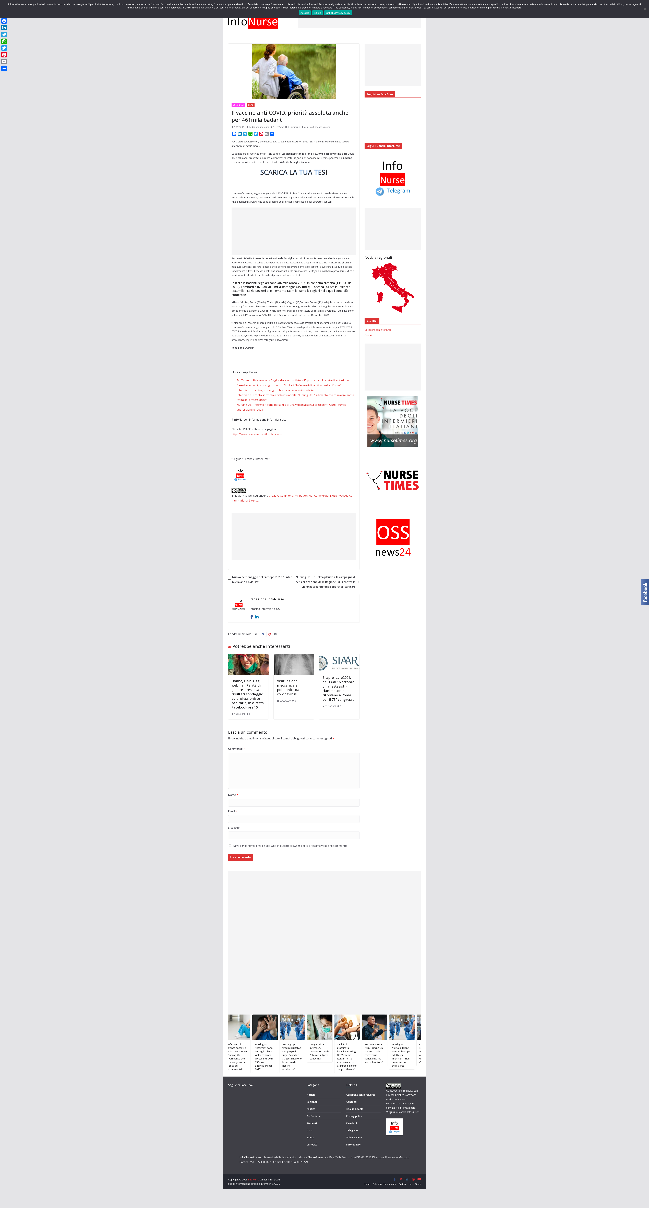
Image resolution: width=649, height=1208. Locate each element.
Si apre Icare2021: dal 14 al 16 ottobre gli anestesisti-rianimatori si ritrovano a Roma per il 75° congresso (338, 688)
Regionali (312, 1101)
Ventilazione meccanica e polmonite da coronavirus (288, 687)
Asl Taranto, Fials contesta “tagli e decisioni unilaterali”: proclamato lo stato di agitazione (293, 380)
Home (367, 1184)
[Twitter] (4, 48)
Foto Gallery (353, 1144)
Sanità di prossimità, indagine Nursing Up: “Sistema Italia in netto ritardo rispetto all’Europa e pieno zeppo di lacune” (294, 1057)
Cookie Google (354, 1109)
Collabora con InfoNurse (378, 329)
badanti (318, 127)
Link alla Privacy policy (338, 12)
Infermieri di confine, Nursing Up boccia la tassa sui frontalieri (276, 390)
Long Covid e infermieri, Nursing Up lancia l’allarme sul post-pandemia (266, 1051)
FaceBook (351, 1123)
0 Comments (294, 127)
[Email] (4, 61)
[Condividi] (4, 68)
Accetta (305, 12)
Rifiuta (317, 12)
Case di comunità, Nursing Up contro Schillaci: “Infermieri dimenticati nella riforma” (289, 385)
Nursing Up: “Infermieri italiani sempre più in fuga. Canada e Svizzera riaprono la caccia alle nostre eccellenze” (239, 1057)
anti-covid (309, 127)
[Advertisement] (359, 20)
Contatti (369, 335)
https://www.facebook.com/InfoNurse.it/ (257, 434)
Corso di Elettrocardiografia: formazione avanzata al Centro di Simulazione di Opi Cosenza (377, 1053)
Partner (402, 1184)
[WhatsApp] (4, 41)
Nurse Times (415, 1184)
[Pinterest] (4, 54)
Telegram (352, 1130)
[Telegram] (4, 34)
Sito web (234, 827)
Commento (236, 749)
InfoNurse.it (247, 1157)
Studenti (312, 1123)
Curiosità (312, 1144)
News (250, 105)
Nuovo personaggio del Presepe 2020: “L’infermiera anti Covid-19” (262, 579)
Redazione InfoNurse (259, 127)
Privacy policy (354, 1116)
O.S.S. (310, 1130)
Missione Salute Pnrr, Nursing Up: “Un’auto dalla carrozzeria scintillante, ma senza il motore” (320, 1053)
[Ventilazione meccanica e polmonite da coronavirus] (294, 656)
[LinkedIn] (4, 27)
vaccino (326, 127)
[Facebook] (4, 21)
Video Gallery (354, 1137)
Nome (233, 795)
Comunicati (238, 105)
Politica (311, 1109)
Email (232, 811)
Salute (310, 1137)
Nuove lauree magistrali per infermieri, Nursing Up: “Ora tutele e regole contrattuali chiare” (403, 1055)
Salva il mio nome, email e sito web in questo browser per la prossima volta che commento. (290, 846)
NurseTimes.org (318, 1157)
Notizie (311, 1094)
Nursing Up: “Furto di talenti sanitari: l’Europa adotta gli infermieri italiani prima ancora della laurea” (348, 1055)
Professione (313, 1116)
